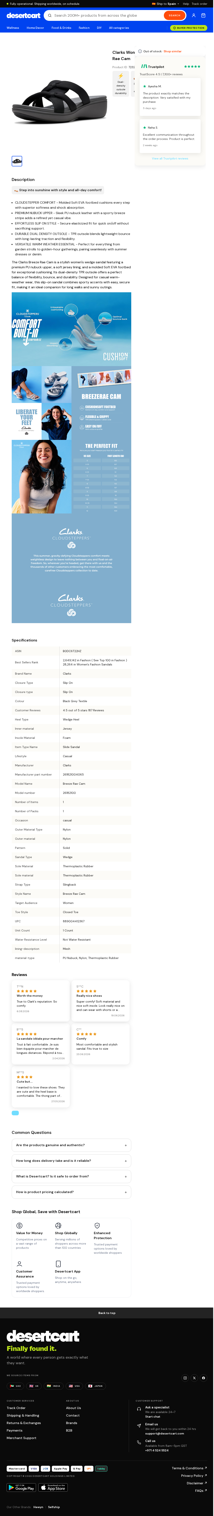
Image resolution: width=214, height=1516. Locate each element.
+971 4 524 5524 (157, 1450)
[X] (194, 1378)
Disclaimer (197, 1483)
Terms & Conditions (189, 1468)
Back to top (107, 1313)
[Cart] (203, 15)
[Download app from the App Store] (53, 1487)
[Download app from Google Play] (21, 1487)
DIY (99, 28)
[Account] (194, 15)
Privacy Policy (194, 1475)
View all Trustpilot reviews (170, 158)
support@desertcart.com (164, 1433)
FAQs (201, 1490)
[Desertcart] (23, 15)
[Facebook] (203, 1378)
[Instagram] (185, 1378)
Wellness (13, 28)
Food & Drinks (61, 28)
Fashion (84, 28)
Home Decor (35, 28)
